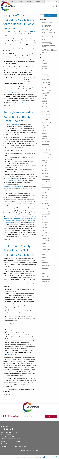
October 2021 (45, 216)
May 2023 (44, 165)
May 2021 (44, 230)
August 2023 (45, 157)
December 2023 (46, 147)
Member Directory (6, 444)
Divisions (17, 441)
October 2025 (45, 87)
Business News (46, 249)
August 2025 (45, 93)
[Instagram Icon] (40, 1)
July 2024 (44, 128)
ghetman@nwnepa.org (16, 102)
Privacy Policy (24, 450)
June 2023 (44, 163)
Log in (43, 273)
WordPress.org (45, 281)
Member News (45, 262)
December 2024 (46, 114)
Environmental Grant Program (13, 180)
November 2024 (46, 117)
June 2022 (44, 195)
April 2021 (44, 233)
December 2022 (46, 179)
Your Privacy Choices (34, 457)
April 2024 (44, 136)
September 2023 (46, 155)
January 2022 (45, 208)
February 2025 (46, 109)
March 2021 (45, 235)
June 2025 (44, 98)
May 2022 (44, 198)
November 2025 (46, 85)
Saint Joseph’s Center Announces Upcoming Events (48, 38)
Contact (6, 426)
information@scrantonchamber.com (11, 439)
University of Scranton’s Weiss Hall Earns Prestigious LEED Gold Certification (49, 50)
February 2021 (45, 238)
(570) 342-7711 (9, 437)
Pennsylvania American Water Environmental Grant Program (19, 117)
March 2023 (45, 171)
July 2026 (44, 63)
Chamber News (46, 252)
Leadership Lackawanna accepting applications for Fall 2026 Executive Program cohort (48, 24)
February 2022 (46, 206)
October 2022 (45, 184)
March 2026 (45, 74)
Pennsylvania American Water (11, 124)
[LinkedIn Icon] (39, 1)
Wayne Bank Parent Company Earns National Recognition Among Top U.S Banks (48, 32)
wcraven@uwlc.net (11, 354)
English (49, 1)
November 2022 (46, 181)
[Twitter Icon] (36, 1)
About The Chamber (20, 446)
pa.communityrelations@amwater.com (13, 186)
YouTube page (24, 236)
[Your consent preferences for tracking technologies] (56, 456)
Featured (44, 257)
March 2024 (45, 138)
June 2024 (44, 130)
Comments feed (46, 279)
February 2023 (46, 173)
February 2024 (46, 141)
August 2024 (45, 125)
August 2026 (45, 60)
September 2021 (46, 219)
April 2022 (44, 200)
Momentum (45, 268)
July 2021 (44, 224)
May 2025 (44, 101)
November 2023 (46, 149)
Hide (43, 260)
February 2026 (46, 77)
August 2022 (45, 190)
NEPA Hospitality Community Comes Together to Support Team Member (48, 44)
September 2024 (46, 122)
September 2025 (46, 90)
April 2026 (44, 71)
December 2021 (46, 211)
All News (44, 246)
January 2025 (45, 112)
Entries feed (45, 276)
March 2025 (45, 106)
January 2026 (45, 79)
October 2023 (45, 152)
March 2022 (45, 203)
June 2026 (44, 66)
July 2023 (44, 160)
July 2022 (44, 192)
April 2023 (44, 168)
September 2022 (46, 187)
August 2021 (45, 222)
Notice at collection (20, 457)
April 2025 (44, 103)
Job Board (4, 446)
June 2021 (44, 227)
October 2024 (45, 120)
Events (43, 254)
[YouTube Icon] (38, 1)
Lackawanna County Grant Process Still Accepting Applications (18, 250)
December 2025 (46, 82)
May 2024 (44, 133)
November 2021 (46, 214)
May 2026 (44, 68)
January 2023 (45, 176)
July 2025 (44, 95)
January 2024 (45, 144)
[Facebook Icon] (35, 1)
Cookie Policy (34, 450)
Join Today (6, 424)
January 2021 (45, 241)
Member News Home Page (49, 265)
